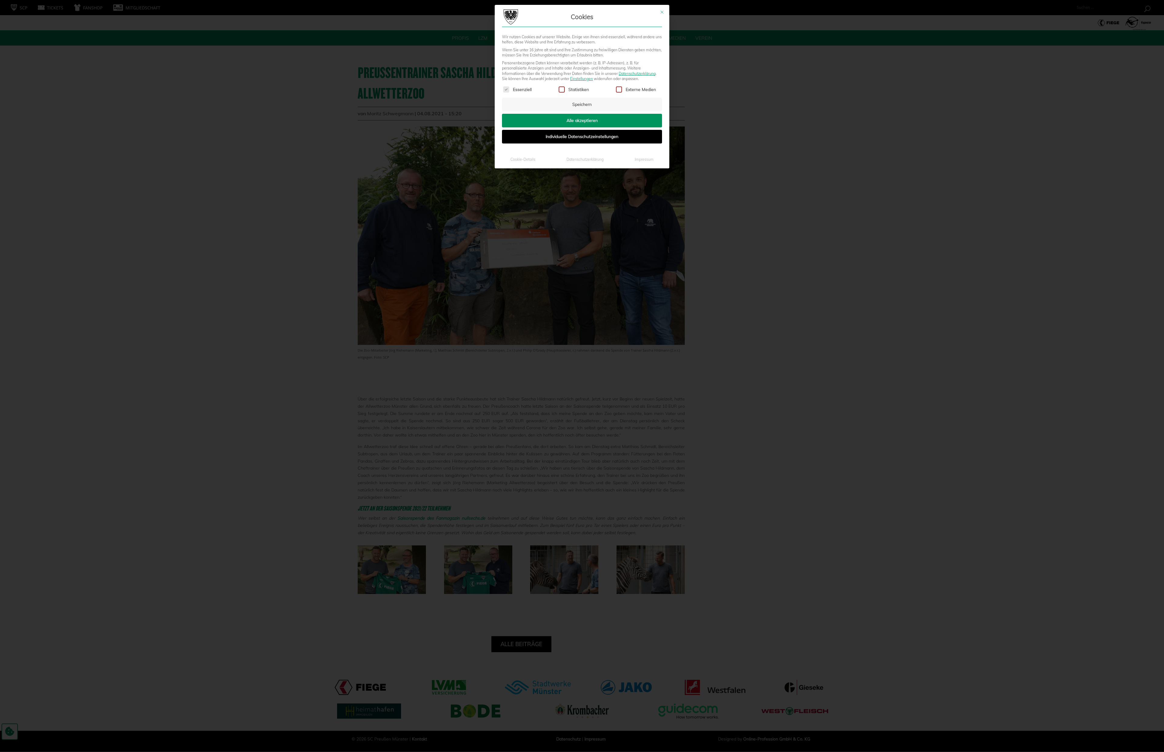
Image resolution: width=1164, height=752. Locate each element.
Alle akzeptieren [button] (582, 120)
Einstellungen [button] (581, 78)
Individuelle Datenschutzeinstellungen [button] (582, 136)
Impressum (644, 159)
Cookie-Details (522, 159)
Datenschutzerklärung (637, 73)
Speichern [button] (582, 104)
